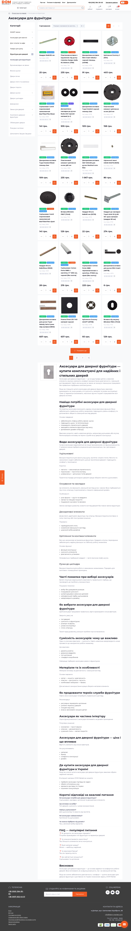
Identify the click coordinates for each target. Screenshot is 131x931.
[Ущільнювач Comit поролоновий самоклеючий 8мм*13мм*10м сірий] (47, 197)
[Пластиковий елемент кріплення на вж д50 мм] (69, 146)
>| (88, 358)
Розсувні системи (17, 128)
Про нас (42, 2)
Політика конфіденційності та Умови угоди (22, 919)
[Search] (82, 8)
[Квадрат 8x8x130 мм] (47, 41)
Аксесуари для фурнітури (20, 60)
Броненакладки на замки (19, 65)
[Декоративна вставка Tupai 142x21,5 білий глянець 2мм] (47, 146)
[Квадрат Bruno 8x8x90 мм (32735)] (90, 197)
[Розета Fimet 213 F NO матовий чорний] (69, 305)
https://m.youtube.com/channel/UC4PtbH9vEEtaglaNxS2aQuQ (113, 892)
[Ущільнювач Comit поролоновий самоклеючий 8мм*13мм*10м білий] (47, 92)
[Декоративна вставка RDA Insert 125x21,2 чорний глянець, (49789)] (90, 41)
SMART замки (15, 32)
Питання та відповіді (54, 2)
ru (125, 2)
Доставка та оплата (14, 915)
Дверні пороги (15, 87)
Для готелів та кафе (17, 43)
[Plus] (50, 77)
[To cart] (54, 78)
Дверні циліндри (16, 98)
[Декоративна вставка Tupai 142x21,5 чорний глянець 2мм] (90, 92)
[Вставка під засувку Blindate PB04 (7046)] (112, 305)
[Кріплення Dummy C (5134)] (112, 41)
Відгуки (10, 913)
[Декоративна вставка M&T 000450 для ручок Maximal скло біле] (90, 146)
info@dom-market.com (114, 915)
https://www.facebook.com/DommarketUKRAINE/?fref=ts (117, 892)
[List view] (113, 26)
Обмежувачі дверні (17, 123)
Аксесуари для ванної (18, 38)
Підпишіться (80, 894)
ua (122, 2)
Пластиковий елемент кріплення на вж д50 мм (68, 162)
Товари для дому (16, 49)
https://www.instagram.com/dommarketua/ (108, 892)
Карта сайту (12, 924)
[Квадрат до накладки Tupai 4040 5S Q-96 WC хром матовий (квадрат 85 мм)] (112, 197)
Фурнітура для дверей (19, 13)
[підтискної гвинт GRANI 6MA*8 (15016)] (112, 146)
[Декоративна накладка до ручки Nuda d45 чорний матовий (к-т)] (69, 92)
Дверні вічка (15, 76)
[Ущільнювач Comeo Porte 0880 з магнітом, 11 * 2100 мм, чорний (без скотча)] (69, 251)
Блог (63, 2)
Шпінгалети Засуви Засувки (20, 134)
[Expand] (32, 32)
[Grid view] (108, 26)
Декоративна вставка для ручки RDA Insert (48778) (112, 268)
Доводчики (14, 104)
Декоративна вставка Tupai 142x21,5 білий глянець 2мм (47, 162)
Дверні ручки (15, 93)
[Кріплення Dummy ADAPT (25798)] (90, 305)
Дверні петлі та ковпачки (19, 82)
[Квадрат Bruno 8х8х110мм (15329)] (47, 251)
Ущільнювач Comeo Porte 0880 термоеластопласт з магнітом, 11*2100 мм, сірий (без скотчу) (90, 270)
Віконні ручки (15, 71)
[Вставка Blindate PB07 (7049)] (69, 197)
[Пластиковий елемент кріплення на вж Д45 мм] (112, 92)
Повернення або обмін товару (18, 917)
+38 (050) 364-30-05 (15, 892)
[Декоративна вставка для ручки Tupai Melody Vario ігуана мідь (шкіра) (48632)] (47, 305)
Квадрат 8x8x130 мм (47, 55)
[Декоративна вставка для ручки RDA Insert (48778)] (112, 251)
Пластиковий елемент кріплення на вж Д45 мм (111, 109)
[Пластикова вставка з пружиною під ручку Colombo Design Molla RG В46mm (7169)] (69, 41)
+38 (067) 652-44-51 (16, 897)
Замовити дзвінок (112, 2)
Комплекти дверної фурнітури (17, 116)
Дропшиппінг (71, 2)
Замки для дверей (17, 109)
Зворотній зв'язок (14, 922)
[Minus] (41, 77)
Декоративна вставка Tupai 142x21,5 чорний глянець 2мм (90, 109)
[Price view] (119, 26)
